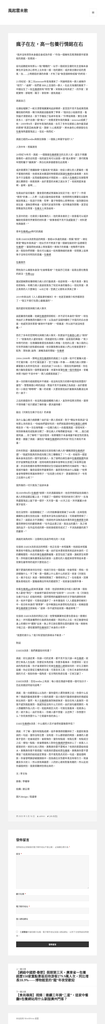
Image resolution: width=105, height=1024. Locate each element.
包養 (18, 131)
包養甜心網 (73, 335)
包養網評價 (61, 742)
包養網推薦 (78, 458)
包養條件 (20, 262)
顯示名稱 (21, 894)
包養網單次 (55, 154)
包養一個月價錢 (71, 369)
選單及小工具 (93, 12)
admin (42, 816)
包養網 (35, 89)
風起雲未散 (18, 10)
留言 (19, 853)
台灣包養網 (43, 358)
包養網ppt (26, 231)
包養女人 (39, 208)
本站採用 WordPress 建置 (27, 1018)
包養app (29, 273)
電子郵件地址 (23, 906)
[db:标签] (53, 816)
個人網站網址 (22, 919)
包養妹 (42, 627)
